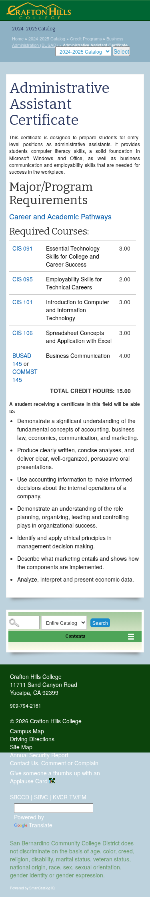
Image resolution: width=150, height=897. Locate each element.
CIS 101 (22, 302)
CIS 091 (22, 248)
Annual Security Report (39, 755)
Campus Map (27, 731)
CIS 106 (22, 333)
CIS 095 (22, 279)
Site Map (21, 747)
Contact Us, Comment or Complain (54, 763)
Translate (40, 825)
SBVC (41, 797)
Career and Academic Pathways (60, 216)
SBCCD (19, 797)
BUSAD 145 (21, 359)
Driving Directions (32, 739)
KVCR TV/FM (69, 797)
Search (100, 622)
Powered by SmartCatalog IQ (32, 887)
